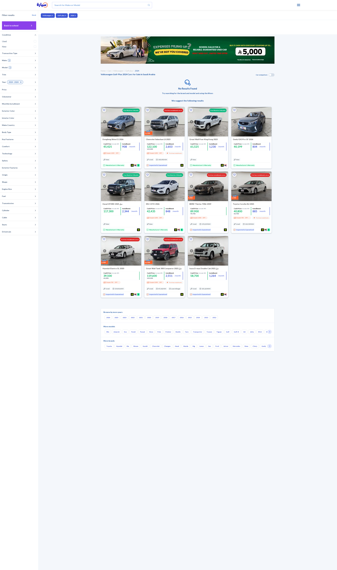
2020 (149, 317)
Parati (133, 332)
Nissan (135, 346)
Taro (187, 332)
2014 (198, 317)
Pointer (168, 332)
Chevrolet (156, 346)
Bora (151, 332)
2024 (72, 15)
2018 (165, 317)
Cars (109, 71)
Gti (244, 332)
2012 (214, 317)
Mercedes (236, 346)
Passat (142, 332)
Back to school (11, 25)
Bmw (246, 346)
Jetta (252, 332)
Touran (209, 332)
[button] (104, 110)
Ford (217, 346)
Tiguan (219, 332)
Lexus (201, 346)
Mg (194, 346)
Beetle (178, 332)
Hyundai (119, 346)
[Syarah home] (42, 5)
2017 (173, 317)
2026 (108, 317)
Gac (209, 346)
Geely (264, 346)
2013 (206, 317)
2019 (157, 317)
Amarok (117, 332)
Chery (255, 346)
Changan (167, 346)
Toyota (109, 346)
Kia (128, 346)
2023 (124, 317)
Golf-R (236, 332)
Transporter (197, 332)
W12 (260, 332)
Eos (125, 332)
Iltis (107, 332)
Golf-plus (61, 15)
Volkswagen (47, 15)
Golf (227, 332)
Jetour (225, 346)
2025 (116, 317)
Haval (177, 346)
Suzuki (145, 346)
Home (103, 71)
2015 (190, 317)
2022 (133, 317)
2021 (141, 317)
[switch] (271, 74)
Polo (159, 332)
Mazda (185, 346)
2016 (182, 317)
